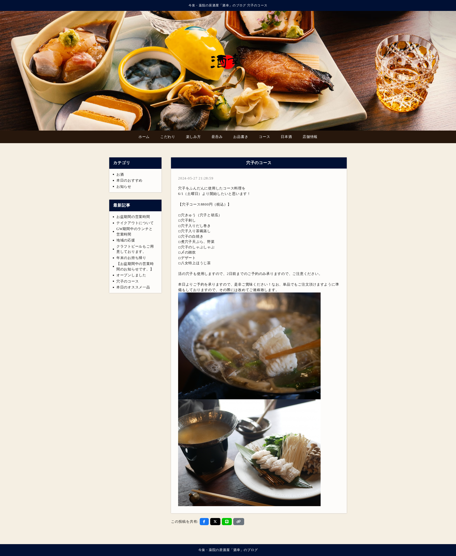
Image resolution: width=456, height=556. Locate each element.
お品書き (240, 137)
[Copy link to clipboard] (238, 521)
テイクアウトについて (135, 223)
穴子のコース (127, 281)
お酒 (120, 174)
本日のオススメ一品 (133, 287)
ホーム (144, 137)
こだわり (167, 137)
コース (264, 137)
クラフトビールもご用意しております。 (135, 249)
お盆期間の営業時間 (133, 217)
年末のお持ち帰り (131, 258)
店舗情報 (310, 137)
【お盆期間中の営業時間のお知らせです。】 (135, 266)
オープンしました (131, 275)
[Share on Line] (227, 521)
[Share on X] (215, 521)
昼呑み (217, 137)
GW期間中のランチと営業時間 (134, 231)
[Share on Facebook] (204, 521)
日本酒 (286, 137)
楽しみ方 (193, 137)
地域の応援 (125, 240)
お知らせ (123, 186)
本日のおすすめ (129, 180)
